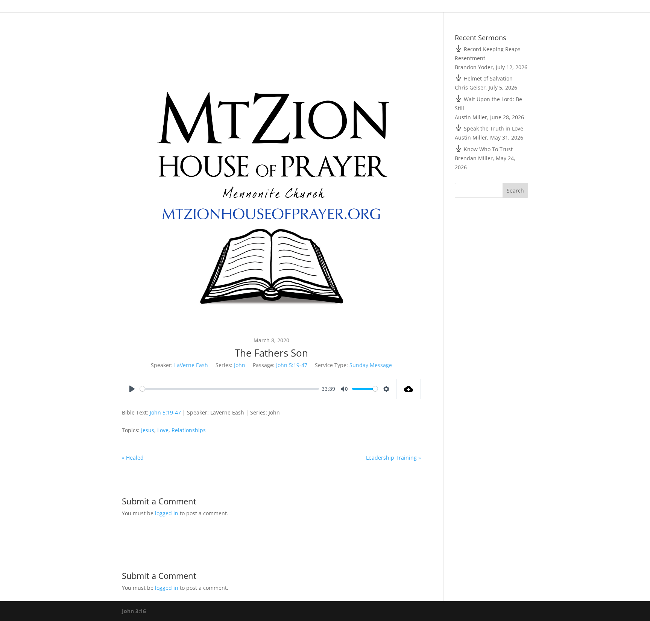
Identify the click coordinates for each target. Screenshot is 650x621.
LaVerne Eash (191, 365)
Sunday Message (370, 365)
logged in (166, 513)
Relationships (189, 430)
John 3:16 (134, 611)
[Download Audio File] (408, 389)
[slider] (229, 388)
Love (163, 430)
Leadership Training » (393, 457)
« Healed (133, 457)
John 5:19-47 (291, 365)
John (239, 365)
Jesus (147, 430)
